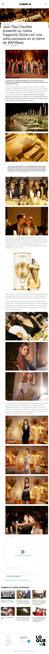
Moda (4, 24)
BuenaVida (8, 644)
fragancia (14, 580)
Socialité (26, 580)
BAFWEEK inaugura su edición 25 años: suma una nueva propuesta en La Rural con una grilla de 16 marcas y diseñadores (39, 602)
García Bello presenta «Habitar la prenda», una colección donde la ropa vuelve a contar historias (23, 619)
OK (28, 641)
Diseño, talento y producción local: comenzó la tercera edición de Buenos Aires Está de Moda (23, 602)
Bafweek (9, 580)
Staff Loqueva (14, 45)
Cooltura (8, 640)
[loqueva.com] (24, 4)
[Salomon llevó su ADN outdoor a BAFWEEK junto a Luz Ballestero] (8, 594)
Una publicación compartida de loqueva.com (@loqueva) (22, 573)
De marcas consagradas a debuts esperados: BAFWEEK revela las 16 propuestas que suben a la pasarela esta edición (39, 619)
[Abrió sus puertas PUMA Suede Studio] (8, 611)
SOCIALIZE (7, 24)
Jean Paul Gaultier (20, 580)
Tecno (8, 642)
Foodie (8, 638)
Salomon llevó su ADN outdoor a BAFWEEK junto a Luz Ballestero (7, 601)
